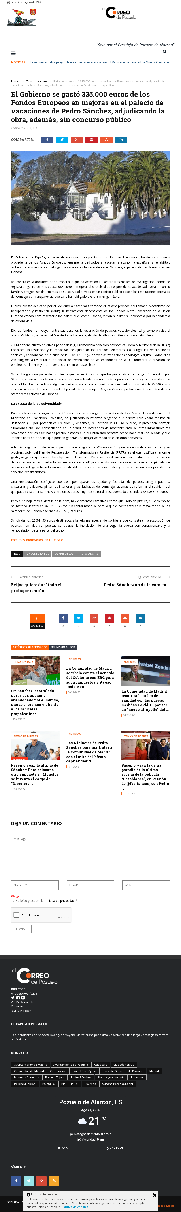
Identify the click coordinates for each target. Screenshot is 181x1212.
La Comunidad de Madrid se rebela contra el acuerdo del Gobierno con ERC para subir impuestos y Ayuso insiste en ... (90, 677)
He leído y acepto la (46, 900)
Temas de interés (22, 74)
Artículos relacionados (30, 647)
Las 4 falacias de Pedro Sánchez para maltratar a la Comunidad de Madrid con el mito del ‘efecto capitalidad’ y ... (89, 751)
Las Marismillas (64, 553)
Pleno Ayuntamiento (111, 1077)
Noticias (75, 659)
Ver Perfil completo (23, 1002)
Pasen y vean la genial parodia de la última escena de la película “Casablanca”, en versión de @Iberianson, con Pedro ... (145, 776)
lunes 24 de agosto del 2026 (26, 2)
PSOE (74, 1084)
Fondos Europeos (37, 553)
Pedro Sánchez (88, 553)
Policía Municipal (25, 1084)
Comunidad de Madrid (29, 1071)
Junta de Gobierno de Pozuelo (123, 1071)
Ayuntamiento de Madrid (30, 1065)
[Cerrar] (154, 1195)
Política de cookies (75, 1207)
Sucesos (90, 1084)
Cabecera (100, 1065)
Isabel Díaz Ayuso (85, 1071)
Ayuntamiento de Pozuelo (70, 1065)
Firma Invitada (23, 662)
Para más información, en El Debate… (38, 540)
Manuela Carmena (26, 1077)
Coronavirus (58, 1071)
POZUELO (48, 1084)
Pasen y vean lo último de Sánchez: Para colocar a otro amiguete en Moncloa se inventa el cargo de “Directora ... (35, 774)
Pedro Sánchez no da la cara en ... (137, 584)
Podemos (137, 1077)
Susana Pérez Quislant (117, 1084)
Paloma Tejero (55, 1077)
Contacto (17, 1006)
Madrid (154, 1071)
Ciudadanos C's (123, 1065)
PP (63, 1084)
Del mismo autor (63, 647)
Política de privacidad (60, 900)
